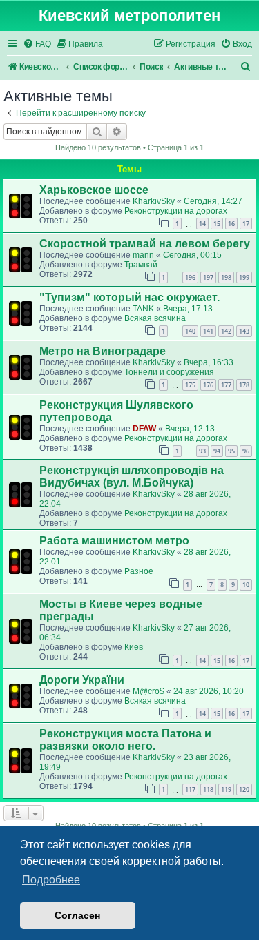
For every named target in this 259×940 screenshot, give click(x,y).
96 (245, 451)
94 (216, 451)
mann (143, 255)
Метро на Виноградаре (102, 351)
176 (208, 384)
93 (202, 451)
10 (245, 584)
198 (226, 277)
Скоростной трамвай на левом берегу (144, 243)
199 (244, 277)
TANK (143, 309)
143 (244, 331)
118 (208, 789)
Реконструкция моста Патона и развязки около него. (125, 740)
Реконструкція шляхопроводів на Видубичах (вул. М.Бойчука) (131, 476)
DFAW (144, 428)
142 (226, 331)
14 (202, 223)
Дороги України (81, 680)
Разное (138, 571)
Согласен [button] (77, 915)
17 (245, 223)
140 (190, 331)
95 (231, 451)
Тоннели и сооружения (169, 372)
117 (190, 789)
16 (231, 223)
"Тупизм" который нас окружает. (129, 297)
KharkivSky (154, 201)
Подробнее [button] (51, 880)
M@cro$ (148, 691)
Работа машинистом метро (114, 540)
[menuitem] (37, 44)
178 (244, 384)
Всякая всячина (155, 318)
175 (190, 384)
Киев (133, 647)
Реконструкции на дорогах (175, 211)
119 (226, 789)
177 (226, 384)
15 (216, 223)
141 (208, 331)
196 (190, 277)
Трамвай (140, 264)
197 (208, 277)
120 (244, 789)
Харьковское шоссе (93, 190)
